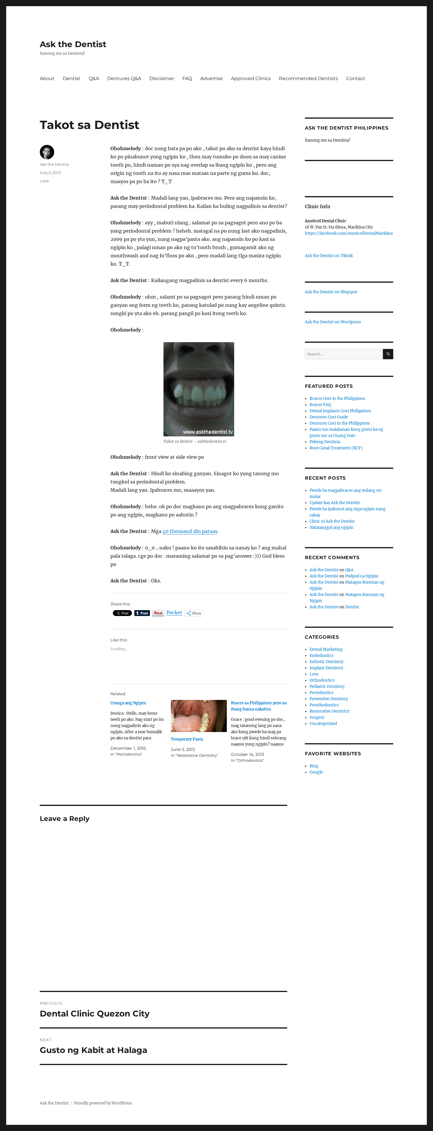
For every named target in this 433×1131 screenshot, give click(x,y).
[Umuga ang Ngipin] (140, 728)
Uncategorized (323, 723)
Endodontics (321, 655)
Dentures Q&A (124, 78)
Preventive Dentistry (329, 698)
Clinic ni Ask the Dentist (332, 521)
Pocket (174, 612)
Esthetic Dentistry (326, 661)
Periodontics (321, 692)
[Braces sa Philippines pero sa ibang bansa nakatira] (261, 732)
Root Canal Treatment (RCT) (336, 448)
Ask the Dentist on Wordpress (333, 321)
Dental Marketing (326, 649)
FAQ (187, 78)
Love (44, 180)
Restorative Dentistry (329, 711)
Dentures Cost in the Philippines (340, 423)
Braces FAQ (320, 404)
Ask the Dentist (73, 44)
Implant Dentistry (326, 667)
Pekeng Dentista (325, 441)
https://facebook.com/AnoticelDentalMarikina (349, 233)
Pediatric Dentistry (327, 686)
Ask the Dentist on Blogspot (331, 291)
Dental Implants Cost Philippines (340, 410)
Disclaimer (161, 78)
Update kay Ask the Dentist (335, 502)
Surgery (317, 717)
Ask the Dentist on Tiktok (329, 255)
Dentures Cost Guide (329, 417)
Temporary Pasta (187, 739)
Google (316, 772)
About (47, 78)
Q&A (94, 78)
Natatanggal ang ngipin (331, 527)
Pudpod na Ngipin (362, 576)
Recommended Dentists (308, 78)
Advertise (211, 78)
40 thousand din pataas (190, 531)
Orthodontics (322, 680)
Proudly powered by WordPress (103, 1103)
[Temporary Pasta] (199, 716)
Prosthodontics (324, 705)
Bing (314, 766)
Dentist (71, 78)
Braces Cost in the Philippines (337, 398)
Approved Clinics (251, 78)
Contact (355, 78)
